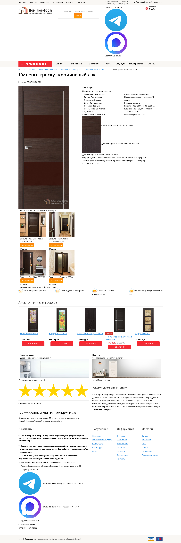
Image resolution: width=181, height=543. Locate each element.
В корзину (33, 344)
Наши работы (136, 63)
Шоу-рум (120, 63)
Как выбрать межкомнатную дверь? (132, 394)
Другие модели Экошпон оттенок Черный (120, 143)
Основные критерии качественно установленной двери (117, 400)
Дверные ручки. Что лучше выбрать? (138, 403)
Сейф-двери (97, 443)
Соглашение (122, 455)
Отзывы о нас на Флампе (29, 403)
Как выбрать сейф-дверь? (103, 394)
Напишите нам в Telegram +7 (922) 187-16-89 (62, 483)
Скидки (59, 63)
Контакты (80, 2)
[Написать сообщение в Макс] (116, 42)
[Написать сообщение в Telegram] (116, 20)
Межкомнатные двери (102, 439)
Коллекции (97, 436)
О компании (44, 2)
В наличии (94, 63)
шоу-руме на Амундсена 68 (39, 418)
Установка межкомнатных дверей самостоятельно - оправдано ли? (129, 397)
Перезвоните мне (150, 455)
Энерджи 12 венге (58, 333)
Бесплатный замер (113, 55)
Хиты (108, 63)
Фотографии (27, 245)
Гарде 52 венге (142, 333)
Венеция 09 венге (29, 333)
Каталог (145, 436)
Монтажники (57, 2)
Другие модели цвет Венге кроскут (117, 125)
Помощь (33, 2)
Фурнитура (97, 447)
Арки (94, 451)
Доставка (22, 2)
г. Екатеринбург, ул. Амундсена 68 (148, 2)
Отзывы (152, 63)
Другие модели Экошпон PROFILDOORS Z (101, 154)
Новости (70, 2)
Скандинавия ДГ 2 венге (90, 333)
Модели (23, 249)
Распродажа (76, 63)
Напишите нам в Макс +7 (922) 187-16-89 (60, 506)
